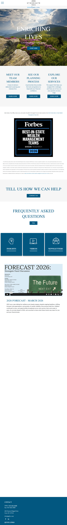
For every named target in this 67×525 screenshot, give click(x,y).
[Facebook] (5, 519)
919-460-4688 (13, 505)
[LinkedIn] (8, 519)
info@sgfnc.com (9, 516)
